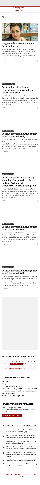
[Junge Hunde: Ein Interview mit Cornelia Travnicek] (20, 32)
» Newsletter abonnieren (11, 415)
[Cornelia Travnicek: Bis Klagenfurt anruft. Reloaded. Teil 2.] (20, 215)
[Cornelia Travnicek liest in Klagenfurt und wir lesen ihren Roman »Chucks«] (20, 76)
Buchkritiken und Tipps (8, 84)
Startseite (4, 14)
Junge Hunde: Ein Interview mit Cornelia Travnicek (18, 44)
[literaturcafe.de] (20, 9)
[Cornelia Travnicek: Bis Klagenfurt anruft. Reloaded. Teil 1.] (20, 259)
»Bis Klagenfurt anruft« (8, 130)
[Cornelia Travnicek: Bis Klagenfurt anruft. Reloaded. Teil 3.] (20, 122)
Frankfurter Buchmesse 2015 (9, 40)
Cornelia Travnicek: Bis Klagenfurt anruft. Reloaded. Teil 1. (19, 272)
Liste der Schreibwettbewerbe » (15, 369)
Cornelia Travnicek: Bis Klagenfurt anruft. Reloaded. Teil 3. (19, 135)
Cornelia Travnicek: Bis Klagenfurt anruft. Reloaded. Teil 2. (19, 228)
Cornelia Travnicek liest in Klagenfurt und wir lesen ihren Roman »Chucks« (17, 90)
